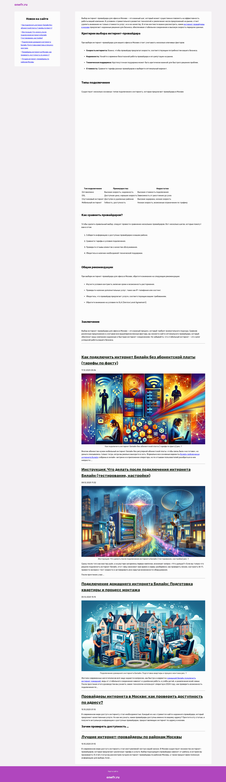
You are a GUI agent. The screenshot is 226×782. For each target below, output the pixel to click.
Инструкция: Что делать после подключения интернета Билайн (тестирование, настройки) (34, 35)
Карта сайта (113, 771)
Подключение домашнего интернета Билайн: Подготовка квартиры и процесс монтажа (37, 45)
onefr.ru (21, 4)
